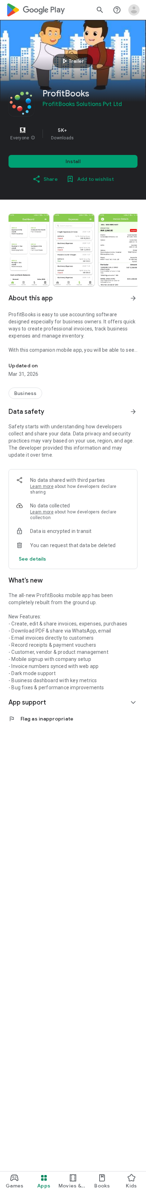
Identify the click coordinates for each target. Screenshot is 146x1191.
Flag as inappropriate (41, 719)
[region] (73, 133)
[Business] (25, 393)
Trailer (72, 61)
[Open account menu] (133, 9)
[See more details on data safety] (32, 558)
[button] (33, 137)
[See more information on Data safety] (133, 411)
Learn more (42, 486)
